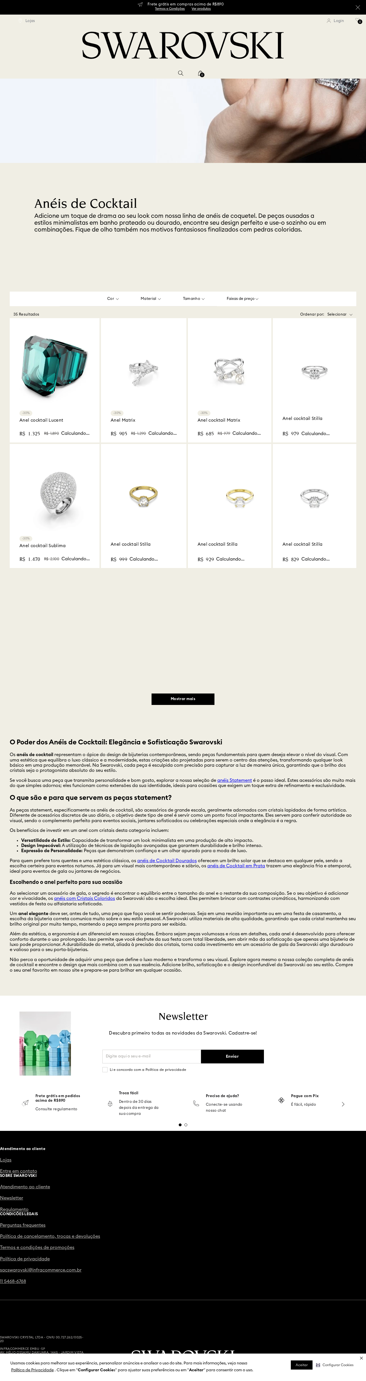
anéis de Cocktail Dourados (167, 752)
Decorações (177, 73)
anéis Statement (234, 671)
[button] (335, 1365)
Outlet (279, 73)
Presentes (206, 73)
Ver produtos (201, 8)
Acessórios (146, 73)
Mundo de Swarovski (244, 73)
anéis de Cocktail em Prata (236, 757)
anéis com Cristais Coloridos (84, 790)
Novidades (51, 73)
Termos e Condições (170, 8)
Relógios (120, 73)
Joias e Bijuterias (87, 73)
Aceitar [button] (302, 1365)
